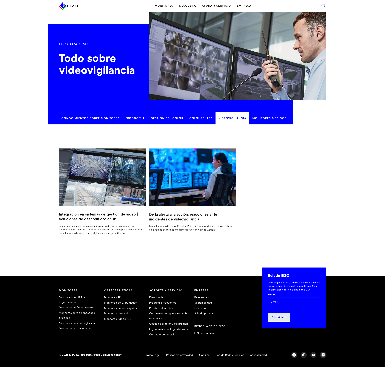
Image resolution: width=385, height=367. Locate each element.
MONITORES (164, 6)
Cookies (204, 355)
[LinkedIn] (323, 355)
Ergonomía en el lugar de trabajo (169, 329)
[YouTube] (313, 355)
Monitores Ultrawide (116, 313)
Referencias (201, 297)
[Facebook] (294, 355)
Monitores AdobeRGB (117, 319)
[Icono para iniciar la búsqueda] (323, 6)
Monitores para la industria (75, 328)
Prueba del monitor (161, 308)
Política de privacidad (179, 355)
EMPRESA (244, 6)
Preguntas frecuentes (162, 302)
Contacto (200, 308)
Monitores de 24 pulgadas (120, 308)
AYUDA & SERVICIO (216, 6)
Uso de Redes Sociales (230, 355)
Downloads (156, 297)
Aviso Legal (153, 355)
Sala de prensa (203, 313)
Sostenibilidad (203, 302)
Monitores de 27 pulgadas (120, 302)
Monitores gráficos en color (76, 307)
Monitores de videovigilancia (77, 323)
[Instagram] (304, 355)
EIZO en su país (204, 333)
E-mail (271, 294)
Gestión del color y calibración (168, 324)
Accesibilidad (258, 355)
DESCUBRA (187, 6)
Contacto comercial (161, 334)
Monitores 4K (112, 297)
